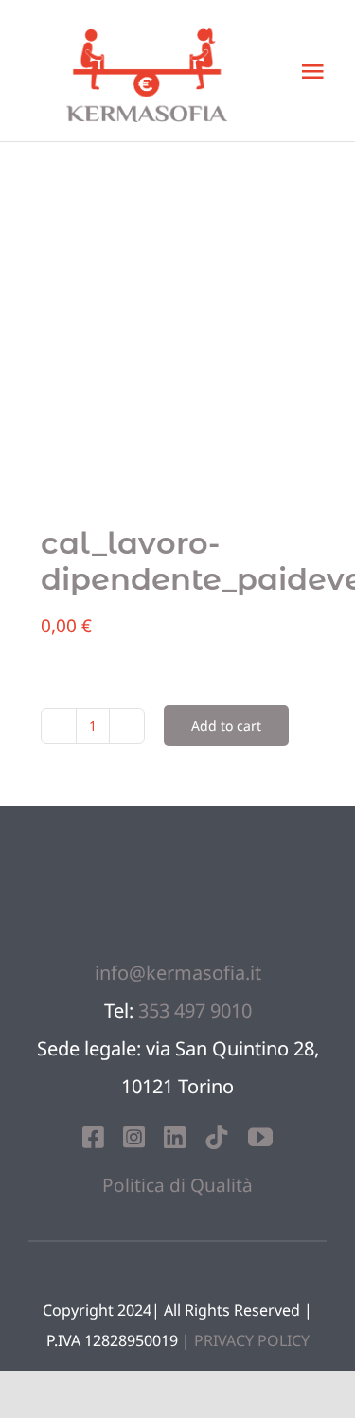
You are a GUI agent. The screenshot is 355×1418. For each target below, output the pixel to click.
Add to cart (226, 726)
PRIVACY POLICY (252, 1340)
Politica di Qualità (177, 1185)
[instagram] (134, 1137)
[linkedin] (175, 1137)
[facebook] (93, 1137)
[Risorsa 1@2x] (178, 842)
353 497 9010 (195, 1010)
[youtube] (260, 1137)
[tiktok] (216, 1137)
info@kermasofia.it (178, 972)
